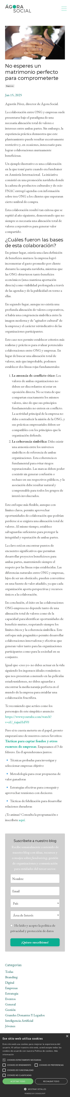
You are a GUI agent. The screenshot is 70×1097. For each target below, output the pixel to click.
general (10, 1004)
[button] (4, 1060)
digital (9, 982)
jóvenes (10, 1026)
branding (11, 977)
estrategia (11, 993)
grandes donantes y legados (25, 1015)
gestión (10, 1009)
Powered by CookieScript (35, 1093)
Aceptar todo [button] (18, 1081)
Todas (9, 971)
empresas (10, 86)
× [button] (67, 1036)
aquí (22, 820)
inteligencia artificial (19, 1020)
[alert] (35, 1065)
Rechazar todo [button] (51, 1081)
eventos (10, 999)
